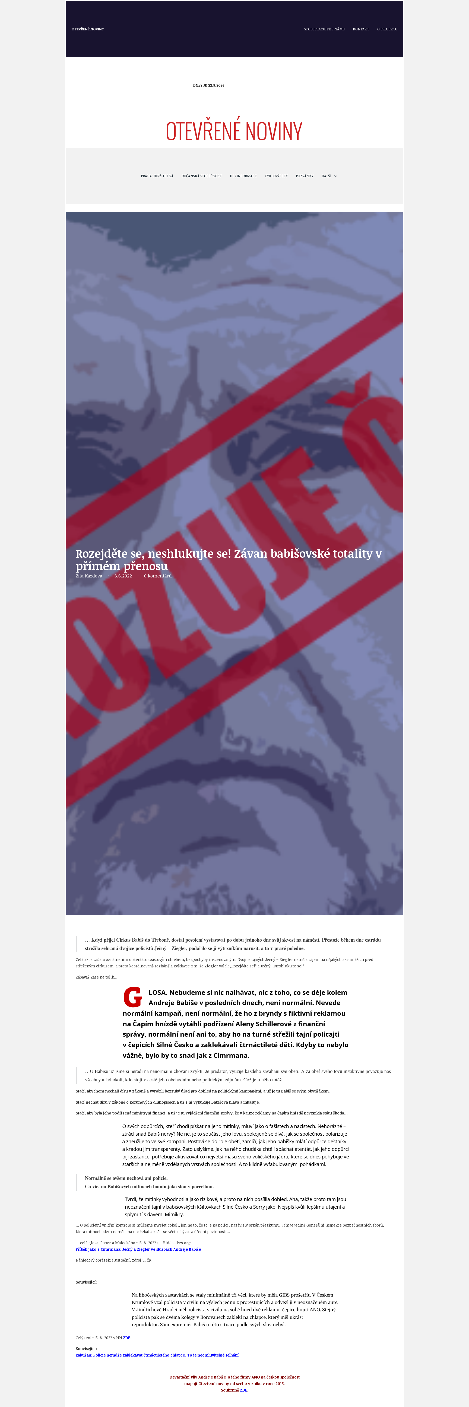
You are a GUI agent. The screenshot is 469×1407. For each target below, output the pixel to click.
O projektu (387, 29)
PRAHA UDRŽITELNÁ (157, 175)
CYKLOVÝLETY (276, 175)
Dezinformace (243, 175)
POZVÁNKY (304, 175)
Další (326, 175)
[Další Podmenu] (336, 176)
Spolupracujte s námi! (324, 29)
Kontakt (361, 29)
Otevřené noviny (88, 29)
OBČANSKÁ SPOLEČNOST (202, 175)
